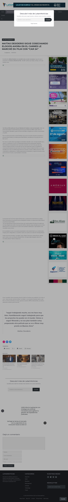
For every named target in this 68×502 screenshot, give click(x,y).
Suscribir (48, 19)
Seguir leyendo (34, 23)
